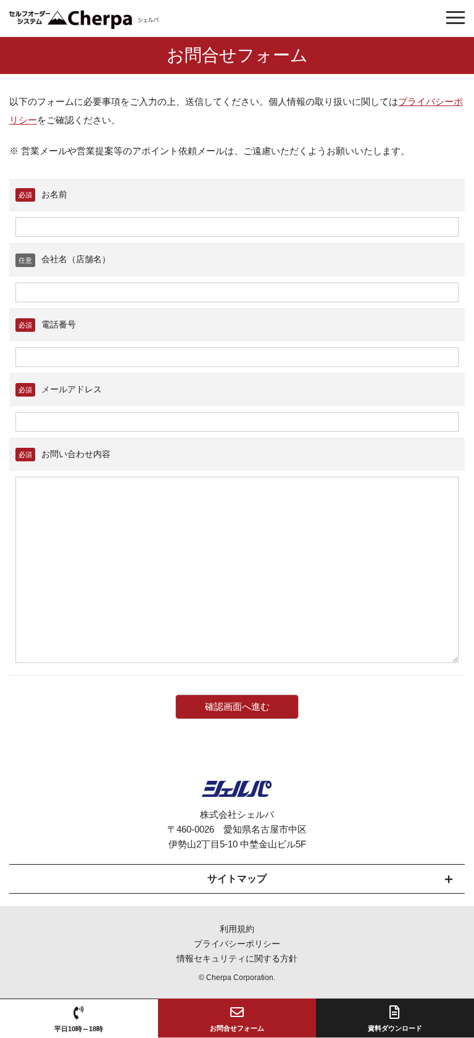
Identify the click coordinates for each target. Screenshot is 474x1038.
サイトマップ (237, 878)
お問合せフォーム (237, 1028)
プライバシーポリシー (237, 944)
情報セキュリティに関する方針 (237, 958)
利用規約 (237, 929)
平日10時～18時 (78, 1028)
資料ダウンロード (395, 1028)
